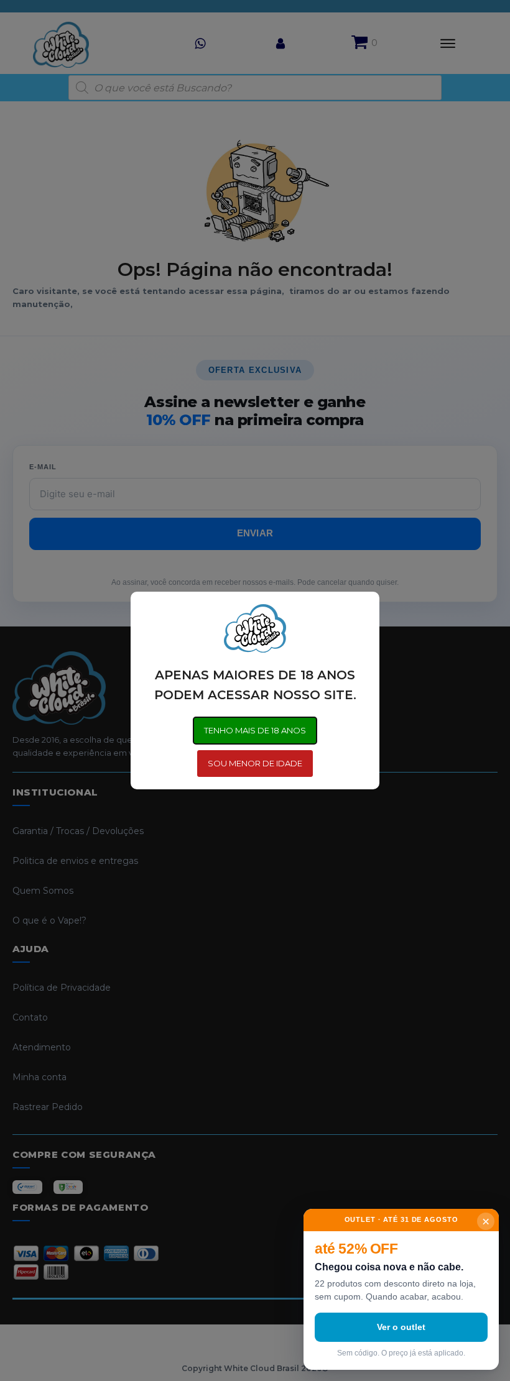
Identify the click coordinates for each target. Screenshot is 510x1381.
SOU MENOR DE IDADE (255, 763)
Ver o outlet (401, 1327)
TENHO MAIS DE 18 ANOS (255, 730)
